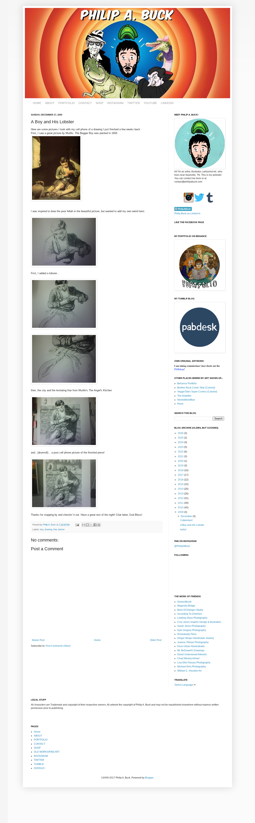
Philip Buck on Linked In (187, 213)
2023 (181, 447)
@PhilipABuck (182, 546)
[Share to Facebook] (95, 525)
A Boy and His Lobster (192, 525)
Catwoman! (186, 520)
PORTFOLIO (66, 103)
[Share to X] (91, 525)
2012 (181, 498)
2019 (181, 465)
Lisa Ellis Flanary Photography (193, 662)
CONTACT (85, 103)
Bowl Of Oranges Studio (190, 610)
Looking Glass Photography (192, 617)
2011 (181, 503)
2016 (181, 479)
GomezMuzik (184, 601)
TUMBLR (39, 764)
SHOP (99, 103)
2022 (181, 451)
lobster (61, 529)
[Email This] (84, 525)
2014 (181, 488)
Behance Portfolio (187, 383)
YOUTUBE (150, 103)
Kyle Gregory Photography (191, 630)
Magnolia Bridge (186, 605)
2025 (181, 437)
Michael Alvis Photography (191, 666)
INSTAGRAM (115, 103)
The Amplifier (184, 395)
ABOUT (50, 103)
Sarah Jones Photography (191, 626)
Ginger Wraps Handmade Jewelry (195, 638)
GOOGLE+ (39, 768)
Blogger (149, 777)
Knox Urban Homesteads (191, 646)
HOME (37, 103)
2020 (181, 461)
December (187, 516)
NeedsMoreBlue (186, 399)
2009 (181, 512)
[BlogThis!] (87, 525)
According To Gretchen (189, 613)
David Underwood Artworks (192, 654)
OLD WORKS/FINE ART (47, 751)
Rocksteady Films (186, 634)
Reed (180, 403)
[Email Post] (77, 524)
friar (55, 529)
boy (41, 529)
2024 (181, 442)
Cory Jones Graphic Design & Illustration (199, 622)
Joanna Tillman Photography (193, 642)
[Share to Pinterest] (99, 525)
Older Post (155, 640)
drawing (48, 529)
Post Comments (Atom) (58, 645)
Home (97, 640)
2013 (181, 493)
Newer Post (38, 640)
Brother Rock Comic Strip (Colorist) (196, 387)
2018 (181, 470)
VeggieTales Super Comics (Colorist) (197, 391)
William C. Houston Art (189, 670)
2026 (181, 433)
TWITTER (133, 103)
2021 (181, 456)
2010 (181, 507)
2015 (181, 484)
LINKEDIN (167, 103)
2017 (181, 475)
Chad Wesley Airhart (188, 658)
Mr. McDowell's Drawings (190, 650)
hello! (183, 529)
